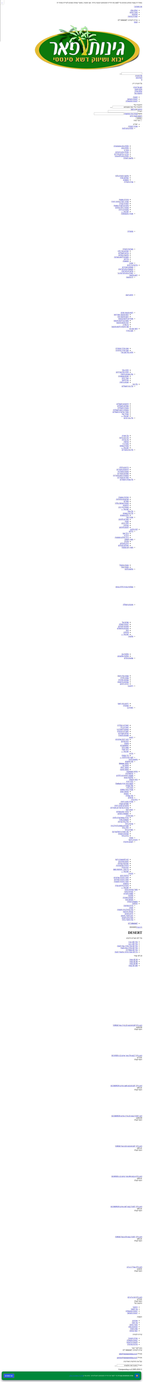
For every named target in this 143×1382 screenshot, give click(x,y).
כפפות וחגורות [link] (128, 893)
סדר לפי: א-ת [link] (133, 942)
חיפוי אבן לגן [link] (133, 329)
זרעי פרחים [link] (125, 741)
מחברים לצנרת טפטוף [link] (121, 205)
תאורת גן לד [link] (124, 727)
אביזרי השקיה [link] (133, 126)
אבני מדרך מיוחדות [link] (122, 350)
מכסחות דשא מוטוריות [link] (121, 475)
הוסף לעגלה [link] (138, 1029)
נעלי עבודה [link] (129, 785)
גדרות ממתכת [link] (128, 906)
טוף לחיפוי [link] (125, 380)
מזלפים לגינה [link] (129, 569)
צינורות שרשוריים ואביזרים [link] (119, 808)
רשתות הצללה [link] (124, 624)
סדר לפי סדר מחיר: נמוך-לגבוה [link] (127, 946)
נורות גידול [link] (125, 836)
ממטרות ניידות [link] (124, 209)
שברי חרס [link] (125, 378)
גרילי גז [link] (126, 535)
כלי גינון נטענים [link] (128, 513)
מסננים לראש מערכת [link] (121, 257)
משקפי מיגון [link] (129, 899)
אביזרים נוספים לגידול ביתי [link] (120, 826)
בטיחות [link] (126, 525)
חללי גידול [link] (125, 828)
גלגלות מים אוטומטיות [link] (121, 146)
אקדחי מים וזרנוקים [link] (122, 152)
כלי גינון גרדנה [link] (124, 438)
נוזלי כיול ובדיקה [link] (123, 822)
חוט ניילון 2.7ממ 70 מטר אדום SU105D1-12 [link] (126, 1055)
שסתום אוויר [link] (124, 178)
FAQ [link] (136, 22)
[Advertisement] (71, 984)
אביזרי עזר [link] (125, 414)
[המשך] (111, 107)
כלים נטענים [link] (124, 515)
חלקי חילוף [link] (125, 523)
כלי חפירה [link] (125, 436)
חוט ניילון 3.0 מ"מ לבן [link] (134, 1297)
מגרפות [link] (126, 442)
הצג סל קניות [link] (137, 87)
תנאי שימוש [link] (134, 1331)
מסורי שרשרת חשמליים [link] (121, 412)
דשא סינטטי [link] (133, 275)
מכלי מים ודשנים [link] (127, 918)
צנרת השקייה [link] (128, 182)
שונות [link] (131, 263)
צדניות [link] (126, 541)
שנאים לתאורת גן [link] (123, 729)
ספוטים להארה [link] (123, 735)
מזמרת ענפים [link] (124, 446)
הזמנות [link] (135, 97)
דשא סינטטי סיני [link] (123, 317)
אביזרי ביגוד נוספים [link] (126, 789)
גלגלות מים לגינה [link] (127, 128)
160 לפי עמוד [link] (133, 965)
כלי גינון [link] (135, 384)
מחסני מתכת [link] (124, 769)
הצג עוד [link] (125, 211)
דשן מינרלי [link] (125, 867)
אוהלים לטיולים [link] (123, 545)
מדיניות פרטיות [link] (132, 1344)
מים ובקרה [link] (129, 816)
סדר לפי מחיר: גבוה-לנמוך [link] (129, 948)
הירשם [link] (133, 109)
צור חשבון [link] (134, 1309)
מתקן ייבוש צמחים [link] (122, 812)
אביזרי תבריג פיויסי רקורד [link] (120, 201)
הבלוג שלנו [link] (134, 10)
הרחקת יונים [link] (124, 875)
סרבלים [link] (130, 797)
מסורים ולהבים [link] (124, 519)
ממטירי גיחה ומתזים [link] (122, 207)
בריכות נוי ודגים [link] (132, 265)
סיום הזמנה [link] (138, 89)
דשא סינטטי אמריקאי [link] (121, 315)
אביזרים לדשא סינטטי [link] (125, 319)
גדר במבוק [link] (125, 755)
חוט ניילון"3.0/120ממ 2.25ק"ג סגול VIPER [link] (127, 1025)
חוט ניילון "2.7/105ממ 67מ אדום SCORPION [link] (126, 1207)
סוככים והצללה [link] (128, 604)
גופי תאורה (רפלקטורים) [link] (120, 832)
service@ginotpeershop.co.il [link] (127, 1358)
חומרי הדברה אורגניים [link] (121, 877)
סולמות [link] (130, 636)
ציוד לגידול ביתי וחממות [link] (125, 910)
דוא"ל (140, 111)
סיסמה (140, 114)
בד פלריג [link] (126, 325)
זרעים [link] (131, 737)
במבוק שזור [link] (125, 567)
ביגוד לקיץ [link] (129, 787)
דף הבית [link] (139, 927)
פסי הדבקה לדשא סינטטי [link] (120, 327)
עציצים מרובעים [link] (123, 682)
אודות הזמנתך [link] (133, 1338)
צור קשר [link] (135, 1323)
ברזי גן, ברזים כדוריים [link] (121, 154)
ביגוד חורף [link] (129, 781)
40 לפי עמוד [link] (133, 961)
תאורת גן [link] (130, 708)
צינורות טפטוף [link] (124, 199)
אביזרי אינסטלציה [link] (127, 214)
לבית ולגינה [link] (134, 529)
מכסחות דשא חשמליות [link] (121, 410)
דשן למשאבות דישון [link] (122, 859)
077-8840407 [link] (133, 923)
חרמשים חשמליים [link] (123, 404)
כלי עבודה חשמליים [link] (126, 479)
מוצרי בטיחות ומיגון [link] (131, 889)
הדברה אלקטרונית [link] (122, 865)
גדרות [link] (131, 753)
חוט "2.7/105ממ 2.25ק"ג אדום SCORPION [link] (126, 1116)
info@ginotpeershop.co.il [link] (128, 1354)
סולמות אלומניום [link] (123, 656)
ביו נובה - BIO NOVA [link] (121, 869)
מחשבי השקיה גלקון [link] (122, 176)
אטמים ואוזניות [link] (128, 897)
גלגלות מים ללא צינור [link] (122, 156)
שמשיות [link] (126, 705)
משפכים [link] (126, 180)
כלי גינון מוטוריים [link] (127, 450)
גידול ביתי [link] (134, 799)
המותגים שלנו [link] (133, 1327)
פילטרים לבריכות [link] (127, 271)
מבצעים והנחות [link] (132, 901)
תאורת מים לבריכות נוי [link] (125, 273)
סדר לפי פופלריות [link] (132, 950)
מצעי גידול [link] (125, 747)
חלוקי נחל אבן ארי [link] (127, 352)
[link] (2, 2)
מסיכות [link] (130, 895)
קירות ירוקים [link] (124, 684)
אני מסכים (9, 1376)
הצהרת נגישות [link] (133, 16)
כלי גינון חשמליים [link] (127, 386)
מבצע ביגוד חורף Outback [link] (124, 783)
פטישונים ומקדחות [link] (122, 499)
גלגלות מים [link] (125, 148)
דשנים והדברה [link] (128, 842)
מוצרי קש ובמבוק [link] (127, 547)
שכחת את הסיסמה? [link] (131, 114)
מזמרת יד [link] (125, 444)
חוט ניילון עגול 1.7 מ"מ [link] (134, 1267)
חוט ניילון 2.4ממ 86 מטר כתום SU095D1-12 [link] (126, 1176)
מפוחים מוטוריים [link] (123, 473)
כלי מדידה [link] (125, 440)
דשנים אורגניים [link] (123, 861)
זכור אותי (137, 120)
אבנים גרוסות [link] (124, 382)
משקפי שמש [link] (124, 791)
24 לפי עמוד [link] (138, 956)
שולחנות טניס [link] (128, 777)
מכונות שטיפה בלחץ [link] (122, 503)
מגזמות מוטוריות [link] (123, 471)
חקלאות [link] (135, 903)
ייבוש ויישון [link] (129, 810)
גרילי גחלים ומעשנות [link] (122, 537)
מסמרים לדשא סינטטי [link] (121, 321)
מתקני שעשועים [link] (132, 771)
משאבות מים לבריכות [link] (125, 269)
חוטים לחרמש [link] (124, 527)
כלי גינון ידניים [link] (128, 418)
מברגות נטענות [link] (124, 497)
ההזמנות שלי (138, 107)
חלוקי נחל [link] (125, 370)
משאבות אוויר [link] (124, 820)
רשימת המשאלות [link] (132, 101)
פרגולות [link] (126, 632)
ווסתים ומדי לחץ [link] (123, 251)
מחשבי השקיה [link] (128, 158)
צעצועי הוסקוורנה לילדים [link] (124, 775)
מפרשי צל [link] (125, 622)
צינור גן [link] (126, 150)
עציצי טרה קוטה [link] (123, 676)
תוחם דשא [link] (129, 295)
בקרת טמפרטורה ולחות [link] (121, 818)
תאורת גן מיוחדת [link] (123, 731)
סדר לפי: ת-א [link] (133, 944)
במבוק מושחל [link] (124, 565)
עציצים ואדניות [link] (123, 680)
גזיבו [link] (127, 630)
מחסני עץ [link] (125, 765)
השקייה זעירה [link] (124, 203)
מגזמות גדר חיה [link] (123, 507)
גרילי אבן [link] (126, 533)
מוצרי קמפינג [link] (129, 539)
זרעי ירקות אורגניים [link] (122, 739)
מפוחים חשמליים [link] (123, 406)
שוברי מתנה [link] (134, 12)
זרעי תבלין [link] (125, 749)
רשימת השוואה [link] (132, 99)
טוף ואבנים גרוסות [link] (127, 374)
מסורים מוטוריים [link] (123, 477)
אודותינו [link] (135, 1321)
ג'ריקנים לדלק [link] (124, 467)
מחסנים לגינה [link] (133, 759)
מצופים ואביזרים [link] (127, 267)
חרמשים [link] (126, 505)
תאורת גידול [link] (129, 830)
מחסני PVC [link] (125, 767)
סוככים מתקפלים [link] (123, 628)
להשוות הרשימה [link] (132, 1342)
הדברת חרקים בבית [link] (122, 885)
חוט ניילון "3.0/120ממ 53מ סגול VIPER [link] (128, 1146)
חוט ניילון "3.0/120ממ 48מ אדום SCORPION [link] (126, 1086)
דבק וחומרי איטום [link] (127, 916)
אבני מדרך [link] (129, 331)
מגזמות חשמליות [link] (123, 408)
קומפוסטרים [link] (124, 745)
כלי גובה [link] (130, 511)
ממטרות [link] (130, 231)
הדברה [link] (130, 873)
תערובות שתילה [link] (123, 863)
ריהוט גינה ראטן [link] (123, 703)
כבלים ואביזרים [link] (123, 733)
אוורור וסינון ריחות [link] (127, 801)
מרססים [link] (126, 883)
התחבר (139, 118)
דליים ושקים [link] (129, 914)
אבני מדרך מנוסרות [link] (122, 348)
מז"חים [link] (126, 259)
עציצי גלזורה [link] (124, 678)
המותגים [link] (135, 14)
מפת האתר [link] (134, 1329)
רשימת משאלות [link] (132, 1340)
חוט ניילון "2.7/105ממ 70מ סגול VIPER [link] (128, 1237)
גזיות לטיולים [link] (124, 543)
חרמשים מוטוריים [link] (123, 469)
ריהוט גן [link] (130, 686)
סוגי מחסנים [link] (129, 761)
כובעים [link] (126, 793)
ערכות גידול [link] (129, 824)
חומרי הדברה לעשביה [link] (121, 881)
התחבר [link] (139, 109)
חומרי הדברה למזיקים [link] (121, 879)
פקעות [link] (126, 743)
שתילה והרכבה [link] (128, 912)
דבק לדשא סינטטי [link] (122, 323)
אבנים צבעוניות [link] (123, 376)
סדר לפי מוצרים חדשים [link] (134, 938)
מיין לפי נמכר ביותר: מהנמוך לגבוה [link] (126, 952)
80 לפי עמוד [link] (133, 963)
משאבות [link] (126, 261)
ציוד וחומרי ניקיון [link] (127, 920)
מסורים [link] (126, 501)
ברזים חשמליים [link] (123, 253)
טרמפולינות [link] (129, 773)
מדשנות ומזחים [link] (124, 255)
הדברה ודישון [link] (133, 840)
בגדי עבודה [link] (129, 795)
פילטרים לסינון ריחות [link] (122, 806)
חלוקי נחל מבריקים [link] (122, 372)
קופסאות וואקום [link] (123, 814)
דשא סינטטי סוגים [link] (127, 313)
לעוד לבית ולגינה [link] (126, 757)
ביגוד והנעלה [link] (133, 779)
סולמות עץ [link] (125, 654)
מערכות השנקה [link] (123, 834)
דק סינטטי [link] (129, 277)
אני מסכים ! (138, 6)
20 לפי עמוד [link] (133, 959)
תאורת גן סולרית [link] (123, 725)
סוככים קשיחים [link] (123, 626)
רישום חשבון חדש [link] (136, 116)
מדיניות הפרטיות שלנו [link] (76, 1376)
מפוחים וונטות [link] (124, 803)
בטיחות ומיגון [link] (128, 891)
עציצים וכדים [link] (128, 658)
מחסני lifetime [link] (124, 763)
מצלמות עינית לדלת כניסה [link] (124, 587)
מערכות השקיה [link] (128, 249)
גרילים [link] (131, 531)
